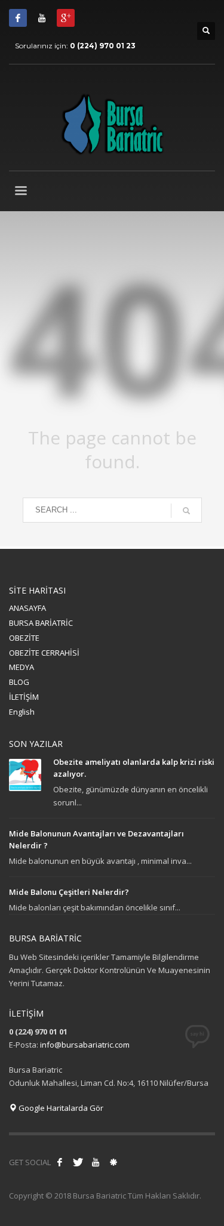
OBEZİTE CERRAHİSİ (44, 652)
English (22, 711)
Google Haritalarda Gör (60, 1108)
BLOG (19, 682)
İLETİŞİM (24, 696)
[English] (113, 1162)
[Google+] (66, 18)
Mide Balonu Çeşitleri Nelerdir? (69, 892)
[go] (186, 510)
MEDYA (21, 667)
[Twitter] (78, 1162)
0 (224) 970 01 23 (103, 45)
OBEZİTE (24, 637)
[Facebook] (18, 18)
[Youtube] (42, 18)
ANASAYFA (27, 608)
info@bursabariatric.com (85, 1044)
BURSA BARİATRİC (41, 622)
